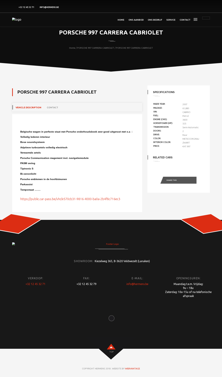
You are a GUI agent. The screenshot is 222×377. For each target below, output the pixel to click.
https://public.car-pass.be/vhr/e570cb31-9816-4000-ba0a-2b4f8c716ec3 (70, 199)
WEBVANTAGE (132, 368)
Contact (185, 20)
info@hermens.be (49, 7)
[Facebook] (182, 180)
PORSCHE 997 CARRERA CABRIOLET (95, 48)
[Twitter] (186, 180)
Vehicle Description (28, 107)
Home (121, 20)
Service (171, 20)
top (111, 352)
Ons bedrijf (155, 20)
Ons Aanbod (136, 20)
